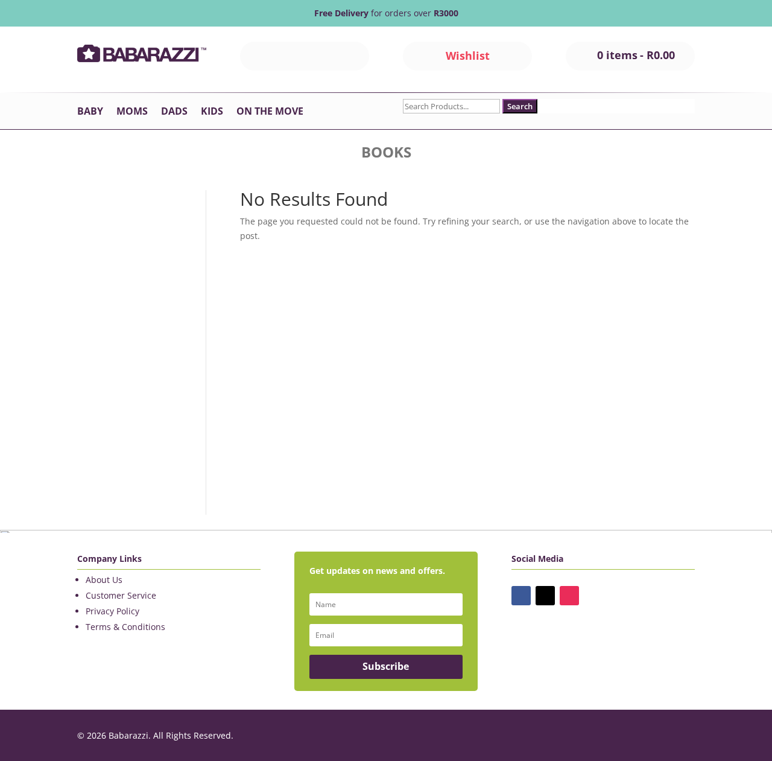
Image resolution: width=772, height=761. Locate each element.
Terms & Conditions (125, 626)
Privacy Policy (112, 611)
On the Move (269, 112)
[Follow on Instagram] (569, 595)
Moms (132, 112)
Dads (174, 112)
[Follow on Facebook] (521, 595)
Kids (212, 112)
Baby (90, 112)
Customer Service (121, 595)
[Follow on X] (545, 595)
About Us (104, 579)
